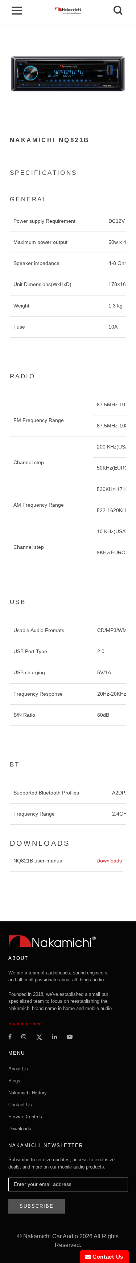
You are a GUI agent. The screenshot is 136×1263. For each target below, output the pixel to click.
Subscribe (37, 1206)
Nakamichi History (27, 1092)
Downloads (109, 861)
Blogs (14, 1080)
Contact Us (20, 1104)
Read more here (25, 1023)
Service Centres (25, 1116)
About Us (18, 1068)
